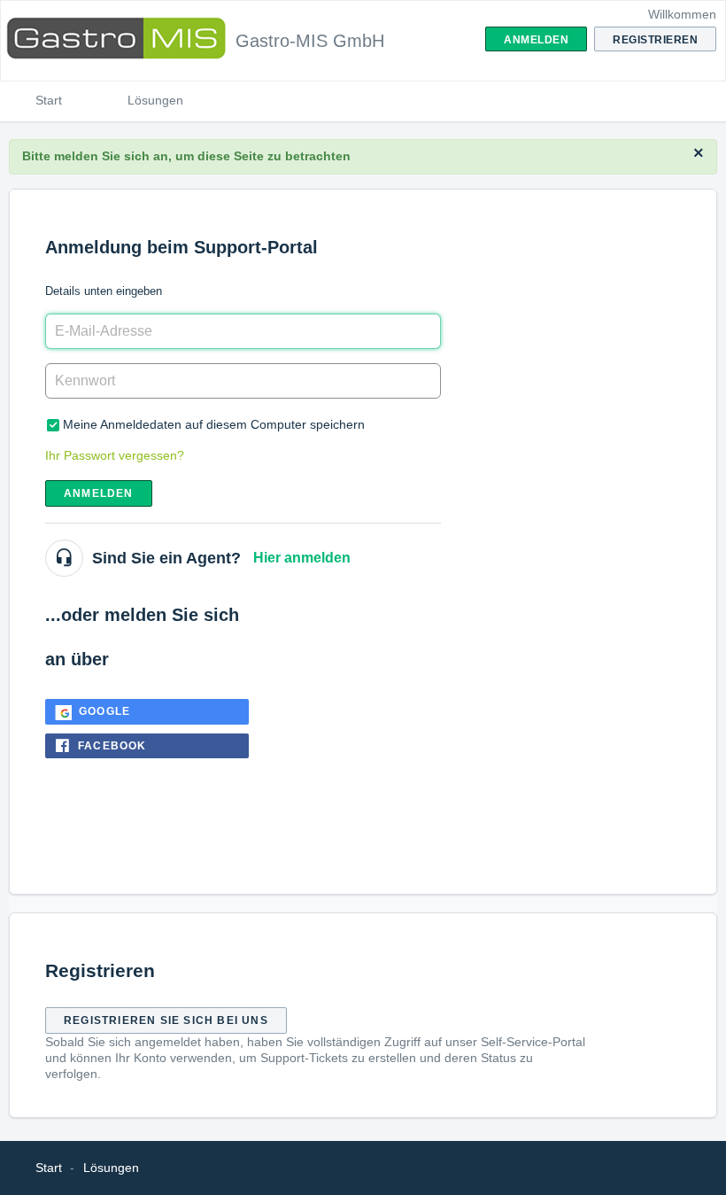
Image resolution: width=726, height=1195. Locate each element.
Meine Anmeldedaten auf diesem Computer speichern (214, 424)
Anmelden (99, 493)
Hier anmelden (302, 557)
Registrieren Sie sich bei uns (166, 1020)
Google (104, 711)
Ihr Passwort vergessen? (114, 455)
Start (48, 100)
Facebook (112, 746)
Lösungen (155, 100)
